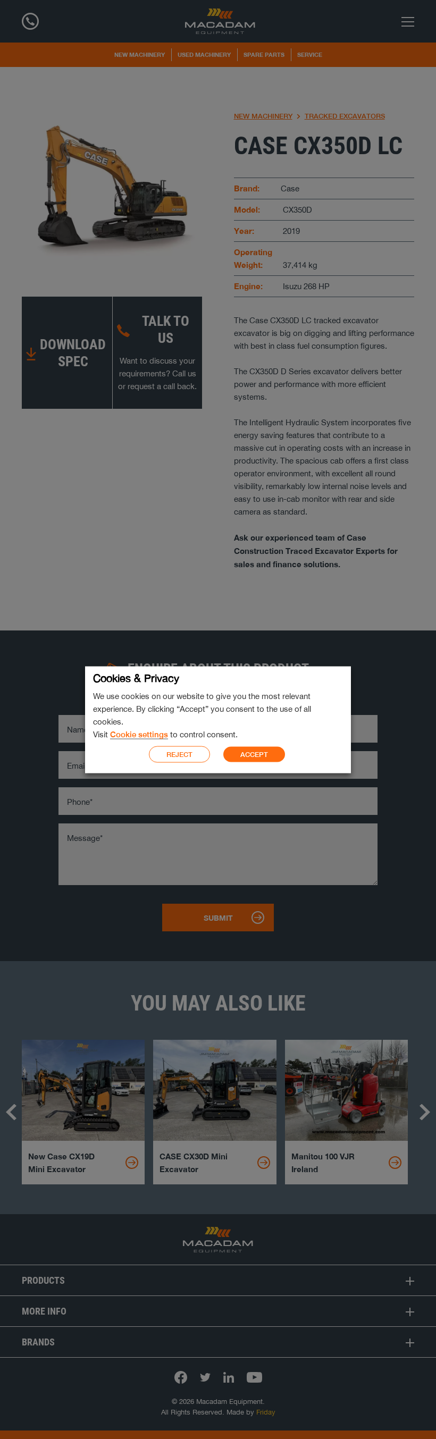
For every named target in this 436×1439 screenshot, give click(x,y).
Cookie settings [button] (139, 733)
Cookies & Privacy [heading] (136, 677)
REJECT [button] (179, 754)
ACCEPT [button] (254, 755)
